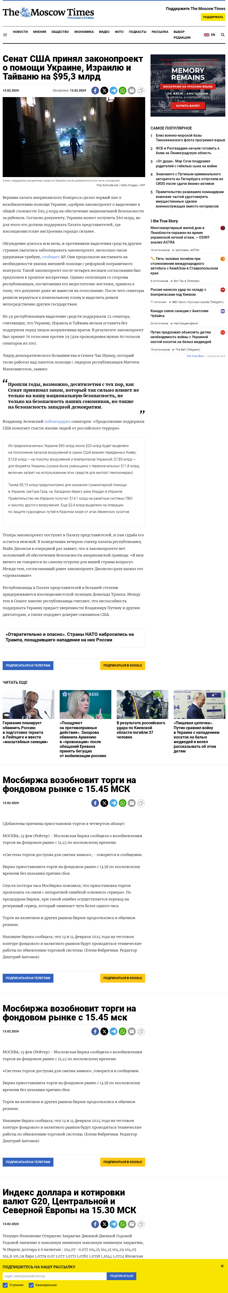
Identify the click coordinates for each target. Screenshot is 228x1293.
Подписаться (114, 672)
